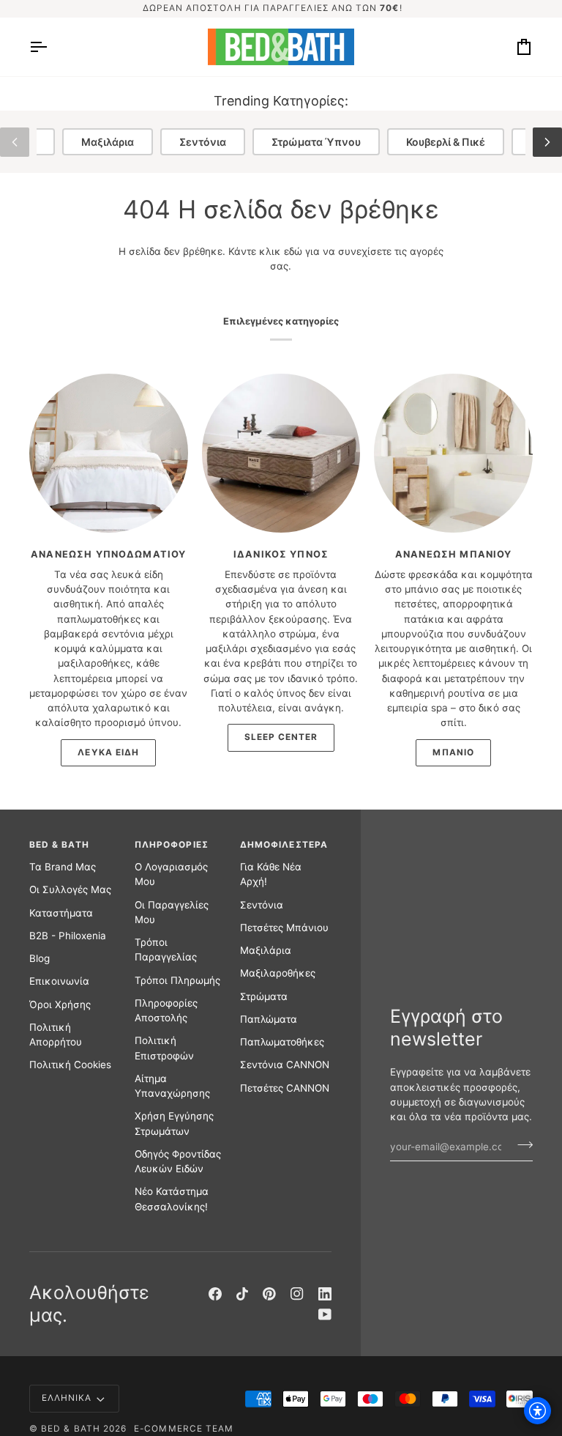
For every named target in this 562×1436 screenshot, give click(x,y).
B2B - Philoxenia (67, 935)
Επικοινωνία (59, 981)
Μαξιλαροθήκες (277, 973)
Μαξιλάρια (107, 142)
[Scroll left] (14, 142)
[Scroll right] (547, 142)
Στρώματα (264, 996)
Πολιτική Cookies (70, 1064)
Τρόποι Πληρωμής (177, 980)
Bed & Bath (70, 1429)
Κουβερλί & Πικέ (445, 142)
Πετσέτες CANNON (284, 1088)
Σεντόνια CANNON (284, 1064)
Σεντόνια (202, 142)
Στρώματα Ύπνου (316, 142)
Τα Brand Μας (62, 867)
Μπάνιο (452, 752)
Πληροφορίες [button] (172, 845)
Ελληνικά (67, 1398)
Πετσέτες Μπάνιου (284, 927)
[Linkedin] (324, 1293)
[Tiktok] (242, 1293)
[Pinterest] (269, 1293)
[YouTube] (324, 1314)
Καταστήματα (61, 913)
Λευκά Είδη (108, 752)
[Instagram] (297, 1293)
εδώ (293, 251)
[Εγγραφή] (521, 1144)
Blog (39, 958)
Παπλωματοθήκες (282, 1042)
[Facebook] (215, 1293)
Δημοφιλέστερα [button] (284, 845)
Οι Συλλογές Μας (70, 889)
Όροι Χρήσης (60, 1004)
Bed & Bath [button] (59, 845)
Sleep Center (281, 737)
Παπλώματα (268, 1019)
